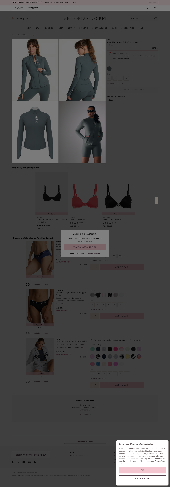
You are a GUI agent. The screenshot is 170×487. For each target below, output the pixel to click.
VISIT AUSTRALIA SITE (85, 247)
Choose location (93, 253)
